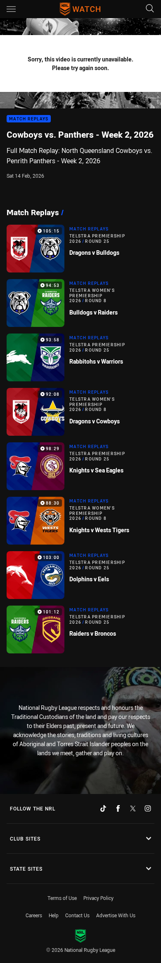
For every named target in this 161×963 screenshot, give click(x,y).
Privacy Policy (98, 898)
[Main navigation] (11, 9)
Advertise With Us (115, 915)
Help (54, 915)
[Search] (149, 9)
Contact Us (77, 915)
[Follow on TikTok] (103, 808)
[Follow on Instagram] (147, 808)
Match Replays (28, 119)
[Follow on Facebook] (118, 808)
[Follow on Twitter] (133, 808)
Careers (34, 915)
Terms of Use (62, 898)
